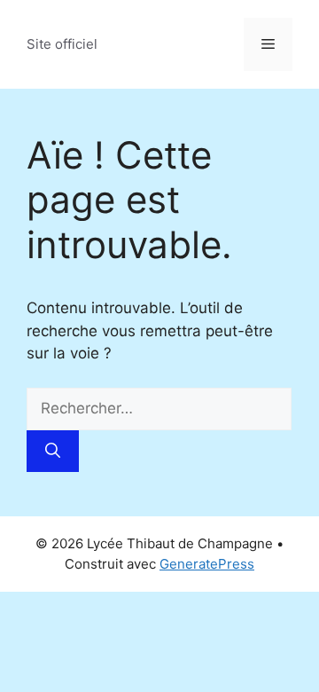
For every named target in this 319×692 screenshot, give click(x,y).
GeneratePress (207, 563)
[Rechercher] (53, 451)
